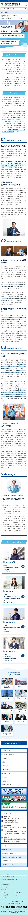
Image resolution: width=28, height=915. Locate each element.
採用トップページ (6, 750)
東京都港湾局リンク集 (7, 864)
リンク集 (4, 887)
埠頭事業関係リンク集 (7, 853)
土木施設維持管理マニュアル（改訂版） (15, 831)
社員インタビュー (6, 16)
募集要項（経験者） (6, 784)
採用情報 (15, 15)
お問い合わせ (5, 884)
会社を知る (4, 762)
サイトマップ (5, 874)
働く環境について (6, 773)
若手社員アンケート (6, 777)
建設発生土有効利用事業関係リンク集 (11, 857)
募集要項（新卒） (6, 781)
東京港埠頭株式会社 (5, 15)
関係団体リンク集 (6, 849)
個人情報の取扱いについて (9, 876)
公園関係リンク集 (6, 861)
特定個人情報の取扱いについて (10, 879)
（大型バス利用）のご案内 (11, 822)
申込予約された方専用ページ (11, 818)
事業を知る (4, 758)
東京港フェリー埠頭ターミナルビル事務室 (15, 827)
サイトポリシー (6, 882)
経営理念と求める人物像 (7, 754)
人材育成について (6, 769)
